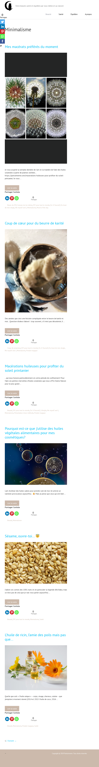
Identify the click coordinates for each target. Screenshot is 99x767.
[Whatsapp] (16, 198)
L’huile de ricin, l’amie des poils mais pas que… (35, 637)
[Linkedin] (7, 198)
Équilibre (74, 14)
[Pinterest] (12, 198)
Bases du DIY (11, 205)
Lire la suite (12, 189)
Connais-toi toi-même (24, 205)
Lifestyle (43, 410)
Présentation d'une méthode (24, 413)
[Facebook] (2, 41)
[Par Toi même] (9, 5)
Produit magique (31, 350)
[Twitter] (2, 21)
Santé (61, 14)
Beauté (48, 14)
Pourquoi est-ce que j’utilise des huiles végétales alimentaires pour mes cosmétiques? (34, 432)
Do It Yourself (55, 205)
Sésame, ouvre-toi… (20, 536)
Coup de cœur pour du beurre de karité (34, 223)
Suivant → (12, 741)
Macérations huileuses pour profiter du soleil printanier (34, 368)
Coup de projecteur (14, 348)
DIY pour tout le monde (41, 205)
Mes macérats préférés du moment (31, 46)
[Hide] (1, 46)
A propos (88, 14)
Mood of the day (42, 208)
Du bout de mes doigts (57, 348)
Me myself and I (21, 208)
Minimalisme (31, 208)
